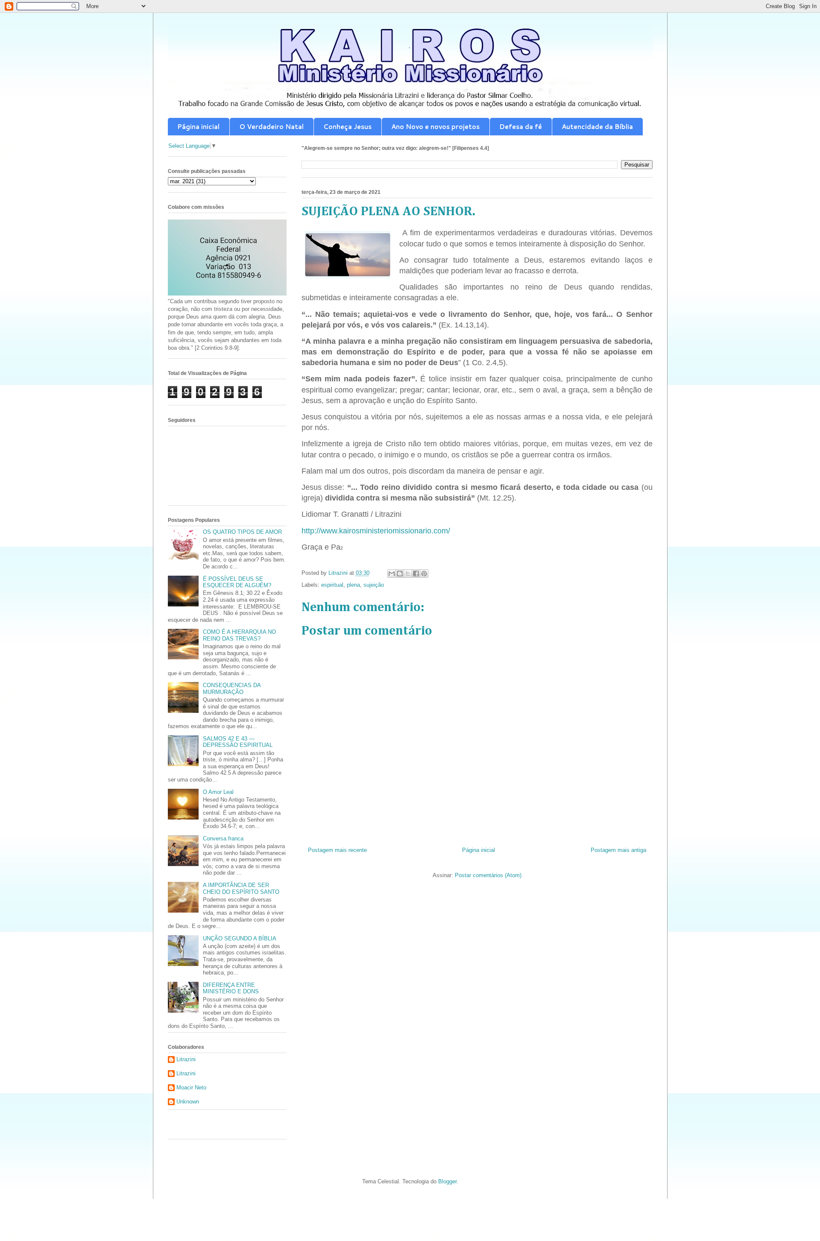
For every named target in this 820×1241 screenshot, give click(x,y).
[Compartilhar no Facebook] (416, 573)
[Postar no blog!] (399, 573)
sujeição (373, 585)
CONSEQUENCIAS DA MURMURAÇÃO (232, 688)
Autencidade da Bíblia (597, 126)
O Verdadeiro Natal (271, 126)
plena (353, 585)
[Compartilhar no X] (408, 573)
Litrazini (186, 1059)
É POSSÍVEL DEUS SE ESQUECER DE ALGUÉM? (237, 582)
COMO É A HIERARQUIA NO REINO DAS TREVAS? (239, 635)
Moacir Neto (191, 1087)
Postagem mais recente (337, 850)
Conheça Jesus (347, 126)
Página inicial (198, 126)
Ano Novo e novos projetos (435, 126)
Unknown (187, 1101)
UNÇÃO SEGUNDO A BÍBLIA (239, 938)
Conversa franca (223, 838)
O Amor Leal (218, 792)
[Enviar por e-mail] (391, 573)
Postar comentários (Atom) (488, 875)
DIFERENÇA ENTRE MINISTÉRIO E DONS (231, 988)
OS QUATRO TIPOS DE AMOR (242, 532)
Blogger (447, 1181)
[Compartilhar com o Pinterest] (424, 573)
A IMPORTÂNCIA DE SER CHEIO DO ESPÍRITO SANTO (241, 888)
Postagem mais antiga (618, 850)
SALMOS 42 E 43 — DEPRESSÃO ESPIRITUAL (237, 742)
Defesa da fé (520, 126)
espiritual (332, 585)
